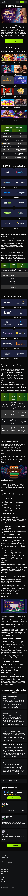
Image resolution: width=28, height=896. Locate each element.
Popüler (3, 51)
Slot (23, 51)
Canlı (10, 51)
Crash (16, 51)
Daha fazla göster (14, 845)
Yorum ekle (14, 797)
